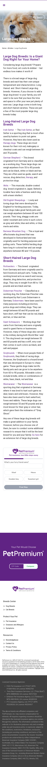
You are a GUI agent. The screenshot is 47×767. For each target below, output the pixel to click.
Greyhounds (9, 353)
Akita (5, 185)
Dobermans (18, 300)
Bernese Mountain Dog (14, 231)
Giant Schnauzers (11, 322)
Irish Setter (8, 130)
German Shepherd (11, 157)
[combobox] (26, 17)
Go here (36, 435)
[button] (4, 5)
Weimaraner (9, 384)
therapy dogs (9, 143)
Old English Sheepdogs (14, 200)
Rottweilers (9, 266)
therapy (29, 177)
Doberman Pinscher (12, 290)
